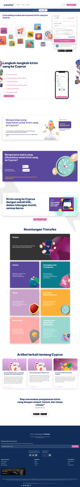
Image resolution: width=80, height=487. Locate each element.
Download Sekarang (8, 96)
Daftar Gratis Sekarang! (40, 219)
